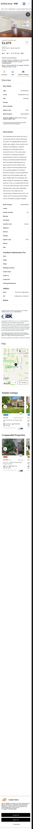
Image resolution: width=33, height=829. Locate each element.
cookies (8, 803)
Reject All (16, 820)
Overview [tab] (4, 75)
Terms (5, 809)
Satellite (23, 351)
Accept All (16, 815)
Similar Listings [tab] (23, 74)
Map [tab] (12, 74)
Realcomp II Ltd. (16, 321)
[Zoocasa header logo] (9, 4)
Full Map (23, 382)
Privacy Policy (12, 809)
